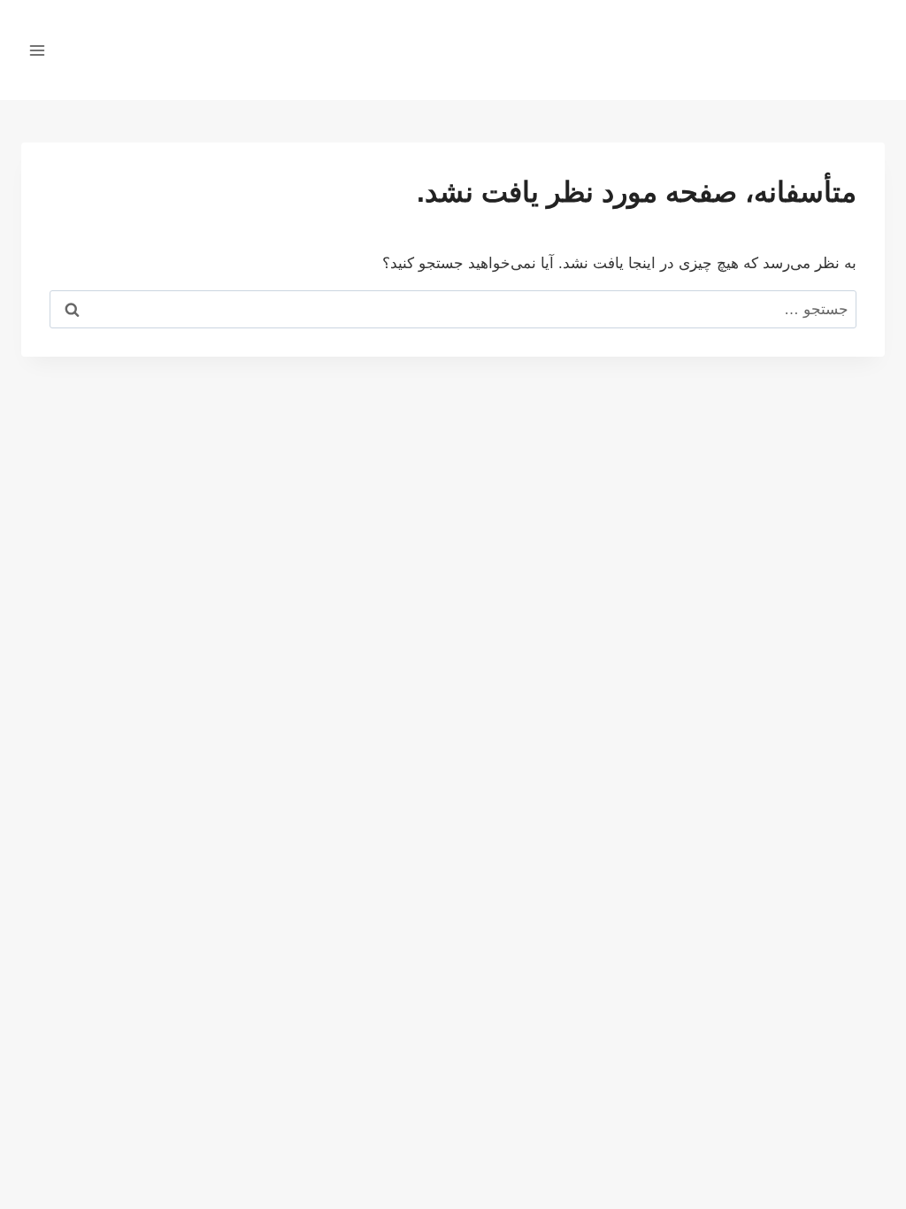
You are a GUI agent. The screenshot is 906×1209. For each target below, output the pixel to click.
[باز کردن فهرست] (37, 50)
